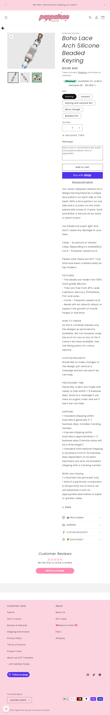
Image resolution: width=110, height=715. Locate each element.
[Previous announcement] (5, 5)
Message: (67, 141)
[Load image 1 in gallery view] (13, 77)
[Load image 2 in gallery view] (25, 77)
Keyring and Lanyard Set (79, 103)
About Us (60, 612)
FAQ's (58, 631)
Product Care (14, 651)
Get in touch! (14, 618)
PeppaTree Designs (23, 710)
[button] (6, 17)
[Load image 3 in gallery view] (37, 77)
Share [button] (68, 507)
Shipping (82, 72)
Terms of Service (16, 644)
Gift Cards (61, 618)
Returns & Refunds (17, 625)
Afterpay (60, 638)
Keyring (69, 96)
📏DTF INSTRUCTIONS (18, 664)
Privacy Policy (14, 638)
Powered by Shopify (41, 710)
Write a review (55, 570)
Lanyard (85, 96)
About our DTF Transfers (20, 657)
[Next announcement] (104, 5)
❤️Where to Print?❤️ (66, 625)
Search (11, 612)
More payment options (82, 182)
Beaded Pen (71, 115)
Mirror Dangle (72, 109)
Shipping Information (18, 631)
